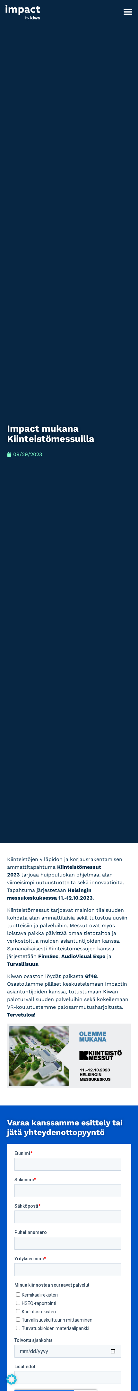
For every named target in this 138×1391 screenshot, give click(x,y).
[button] (128, 12)
